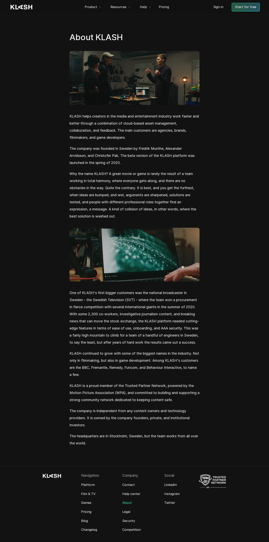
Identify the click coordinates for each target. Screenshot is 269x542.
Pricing (164, 7)
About (127, 503)
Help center (131, 494)
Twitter (169, 503)
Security (128, 521)
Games (86, 503)
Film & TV (88, 494)
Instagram (172, 494)
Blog (84, 521)
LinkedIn (170, 485)
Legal (126, 512)
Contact (128, 485)
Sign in (218, 7)
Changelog (89, 530)
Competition (131, 530)
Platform (88, 485)
